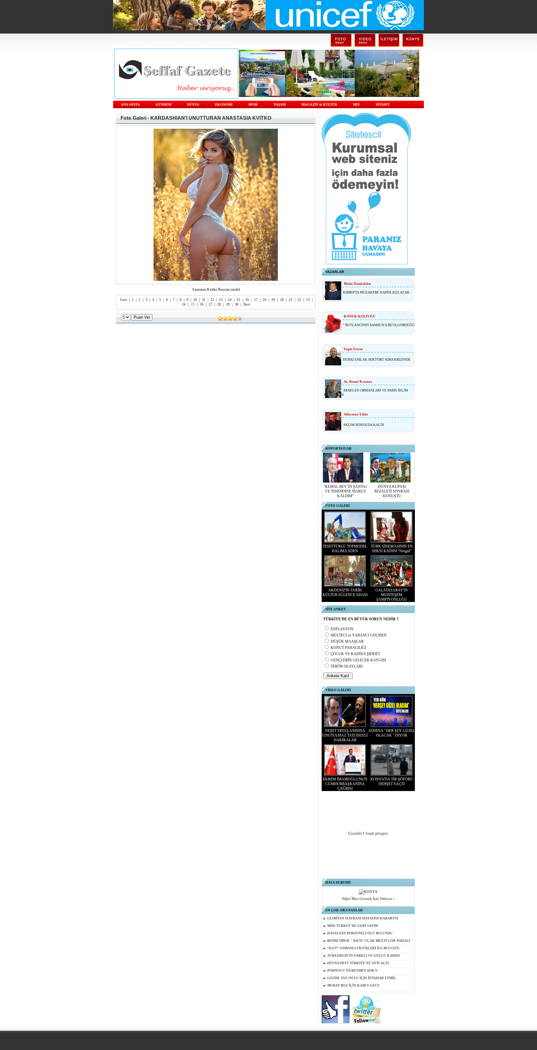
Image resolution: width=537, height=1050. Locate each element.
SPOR (253, 104)
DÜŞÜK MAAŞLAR (347, 641)
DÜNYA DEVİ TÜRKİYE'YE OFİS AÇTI (358, 963)
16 (247, 300)
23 (308, 300)
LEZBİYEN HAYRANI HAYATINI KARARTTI (362, 918)
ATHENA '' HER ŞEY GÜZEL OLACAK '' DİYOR (391, 733)
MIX (356, 104)
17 (256, 300)
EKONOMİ (223, 104)
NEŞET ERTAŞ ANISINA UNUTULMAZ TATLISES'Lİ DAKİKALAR (345, 735)
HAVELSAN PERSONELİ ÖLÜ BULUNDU (359, 933)
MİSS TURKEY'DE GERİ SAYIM (352, 925)
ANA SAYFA (130, 104)
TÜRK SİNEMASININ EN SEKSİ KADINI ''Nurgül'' (392, 548)
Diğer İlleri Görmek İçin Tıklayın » (368, 898)
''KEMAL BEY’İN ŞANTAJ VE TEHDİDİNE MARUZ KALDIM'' (345, 491)
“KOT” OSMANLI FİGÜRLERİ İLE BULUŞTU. (363, 948)
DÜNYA (193, 104)
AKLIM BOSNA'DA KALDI (363, 425)
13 (221, 300)
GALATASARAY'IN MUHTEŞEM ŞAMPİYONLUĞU (391, 595)
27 (210, 304)
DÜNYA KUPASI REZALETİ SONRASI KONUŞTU (391, 491)
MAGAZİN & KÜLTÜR (319, 104)
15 (238, 300)
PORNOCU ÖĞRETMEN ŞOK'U (352, 970)
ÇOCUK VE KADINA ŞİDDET (355, 654)
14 (230, 300)
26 (202, 304)
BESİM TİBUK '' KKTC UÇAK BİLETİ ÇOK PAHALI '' (370, 940)
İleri (246, 304)
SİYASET (383, 104)
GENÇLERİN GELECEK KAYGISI (358, 660)
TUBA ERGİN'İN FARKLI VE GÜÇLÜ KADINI (363, 955)
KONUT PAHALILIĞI (348, 647)
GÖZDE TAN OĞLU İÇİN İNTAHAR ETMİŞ (361, 978)
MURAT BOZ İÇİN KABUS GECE (353, 985)
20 (282, 300)
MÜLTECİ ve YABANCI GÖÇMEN (359, 635)
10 (195, 300)
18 (264, 300)
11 (203, 300)
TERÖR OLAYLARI (347, 666)
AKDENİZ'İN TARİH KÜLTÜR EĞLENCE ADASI (345, 592)
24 (184, 304)
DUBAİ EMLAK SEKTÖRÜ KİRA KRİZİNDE (377, 359)
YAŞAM (279, 104)
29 (228, 304)
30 (236, 304)
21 (290, 300)
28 (219, 304)
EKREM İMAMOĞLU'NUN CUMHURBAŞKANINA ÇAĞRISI (345, 784)
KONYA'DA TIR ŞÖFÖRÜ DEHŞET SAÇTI (391, 781)
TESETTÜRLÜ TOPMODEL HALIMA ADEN (345, 548)
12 (212, 300)
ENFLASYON (342, 629)
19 (273, 300)
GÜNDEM (163, 104)
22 (299, 300)
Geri (123, 300)
